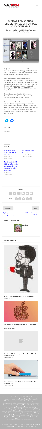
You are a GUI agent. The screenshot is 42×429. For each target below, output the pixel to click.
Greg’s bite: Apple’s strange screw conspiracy (19, 296)
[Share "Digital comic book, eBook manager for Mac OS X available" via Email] (31, 193)
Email (13, 426)
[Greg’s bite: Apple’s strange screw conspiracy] (21, 269)
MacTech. (18, 424)
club (30, 407)
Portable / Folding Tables (23, 399)
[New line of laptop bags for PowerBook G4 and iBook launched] (21, 341)
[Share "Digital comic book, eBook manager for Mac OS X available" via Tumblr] (19, 193)
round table (30, 417)
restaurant (5, 409)
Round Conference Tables (16, 401)
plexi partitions (33, 415)
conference (25, 407)
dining (34, 407)
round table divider (9, 415)
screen (28, 409)
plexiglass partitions (10, 417)
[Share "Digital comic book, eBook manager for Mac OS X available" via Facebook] (11, 193)
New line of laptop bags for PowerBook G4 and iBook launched (20, 354)
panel (8, 411)
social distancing (22, 411)
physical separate (29, 419)
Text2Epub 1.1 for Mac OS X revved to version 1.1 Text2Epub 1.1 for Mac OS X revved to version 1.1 (11, 166)
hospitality (12, 409)
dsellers (15, 30)
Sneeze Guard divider (22, 415)
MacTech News (30, 30)
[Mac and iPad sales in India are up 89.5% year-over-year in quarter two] (21, 311)
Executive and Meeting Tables (17, 405)
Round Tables (28, 401)
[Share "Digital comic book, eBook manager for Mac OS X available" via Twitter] (15, 193)
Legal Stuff (36, 424)
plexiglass (14, 411)
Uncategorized (17, 32)
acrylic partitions (21, 417)
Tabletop (36, 409)
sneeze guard (32, 411)
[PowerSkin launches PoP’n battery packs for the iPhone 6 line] (21, 369)
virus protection (22, 413)
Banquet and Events (13, 403)
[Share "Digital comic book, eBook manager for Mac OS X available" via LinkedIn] (23, 193)
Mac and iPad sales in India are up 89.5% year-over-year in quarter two (20, 325)
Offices (28, 405)
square (4, 411)
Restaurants (34, 405)
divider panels (12, 413)
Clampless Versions (26, 403)
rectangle (13, 407)
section (18, 409)
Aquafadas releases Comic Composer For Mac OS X (10, 152)
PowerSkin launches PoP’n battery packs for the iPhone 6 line (20, 382)
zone (31, 409)
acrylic (7, 407)
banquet (18, 407)
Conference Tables (9, 399)
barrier (23, 409)
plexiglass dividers (32, 413)
